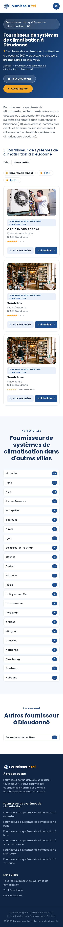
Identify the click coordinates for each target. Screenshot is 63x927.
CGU (32, 912)
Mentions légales (19, 912)
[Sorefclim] (31, 276)
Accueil (7, 65)
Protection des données (20, 916)
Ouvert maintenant (21, 173)
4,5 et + (13, 180)
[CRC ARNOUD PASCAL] (31, 202)
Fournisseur (22, 6)
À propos (40, 916)
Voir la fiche (45, 250)
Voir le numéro (22, 250)
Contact (51, 916)
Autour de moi (19, 88)
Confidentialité (44, 912)
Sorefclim (14, 303)
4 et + (47, 173)
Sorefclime (15, 377)
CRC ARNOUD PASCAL (23, 229)
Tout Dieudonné (21, 78)
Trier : (7, 162)
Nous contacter (13, 895)
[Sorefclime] (31, 350)
